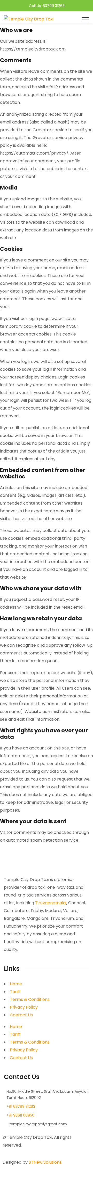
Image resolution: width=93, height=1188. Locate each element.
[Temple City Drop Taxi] (28, 19)
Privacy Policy (24, 1007)
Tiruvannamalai (50, 903)
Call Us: (36, 5)
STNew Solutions (45, 1162)
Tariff (15, 992)
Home (16, 984)
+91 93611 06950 (20, 1115)
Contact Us (21, 1015)
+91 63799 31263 (20, 1106)
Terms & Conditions (30, 999)
